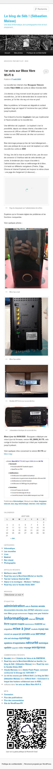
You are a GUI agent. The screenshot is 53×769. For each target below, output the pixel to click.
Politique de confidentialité (36, 53)
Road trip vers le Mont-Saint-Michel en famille (23, 576)
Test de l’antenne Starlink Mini (17, 579)
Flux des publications (13, 697)
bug (16, 503)
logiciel (13, 623)
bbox (36, 501)
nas (46, 628)
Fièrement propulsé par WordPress (37, 764)
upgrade (15, 648)
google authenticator (20, 613)
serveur (41, 634)
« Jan (12, 538)
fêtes (10, 613)
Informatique (18, 501)
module (34, 629)
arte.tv (28, 606)
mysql (41, 628)
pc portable (24, 633)
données (19, 610)
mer (44, 624)
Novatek (7, 658)
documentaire (10, 610)
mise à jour (22, 628)
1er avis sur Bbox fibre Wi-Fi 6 (28, 684)
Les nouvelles (10, 551)
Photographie (9, 563)
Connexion (8, 694)
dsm (26, 610)
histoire (45, 613)
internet (32, 503)
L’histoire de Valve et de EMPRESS (30, 658)
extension (39, 610)
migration (8, 629)
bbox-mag (8, 453)
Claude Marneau (11, 669)
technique (43, 643)
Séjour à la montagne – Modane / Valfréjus (22, 581)
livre (7, 624)
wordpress (38, 647)
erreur (31, 609)
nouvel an (8, 634)
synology (24, 638)
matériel (38, 623)
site (5, 638)
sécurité (32, 642)
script (32, 634)
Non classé (8, 560)
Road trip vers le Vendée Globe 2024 (19, 584)
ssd (9, 638)
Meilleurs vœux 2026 (12, 573)
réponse (41, 503)
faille (5, 613)
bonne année (38, 606)
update (7, 647)
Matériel (7, 557)
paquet (16, 634)
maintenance (29, 624)
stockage (15, 638)
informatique (23, 503)
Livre (6, 554)
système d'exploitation (15, 643)
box (12, 503)
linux (40, 618)
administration (14, 606)
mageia (20, 623)
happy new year (34, 613)
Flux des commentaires (14, 700)
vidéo (20, 647)
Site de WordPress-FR (13, 703)
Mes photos (18, 53)
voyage (27, 647)
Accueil (7, 53)
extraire (46, 610)
